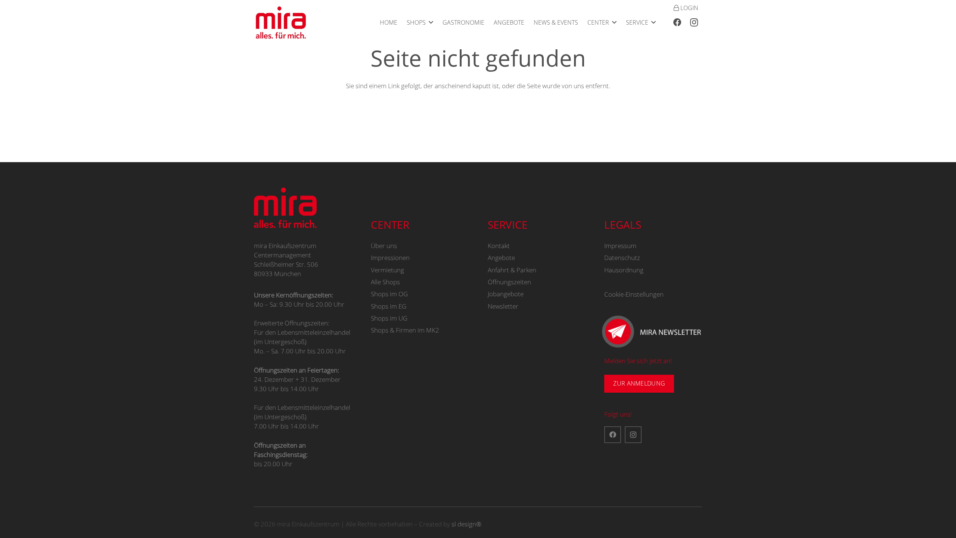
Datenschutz (622, 257)
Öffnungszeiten (509, 282)
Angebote (501, 257)
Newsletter (503, 306)
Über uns (384, 245)
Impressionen (390, 257)
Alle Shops (385, 282)
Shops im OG (389, 294)
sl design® (466, 524)
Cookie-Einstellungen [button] (634, 294)
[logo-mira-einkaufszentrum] (280, 22)
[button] (431, 22)
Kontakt (499, 245)
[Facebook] (677, 22)
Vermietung (387, 270)
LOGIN (688, 8)
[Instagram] (694, 22)
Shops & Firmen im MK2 (405, 330)
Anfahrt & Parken (512, 270)
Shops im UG (389, 318)
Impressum (620, 245)
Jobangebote (506, 294)
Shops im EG (388, 306)
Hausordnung (623, 270)
